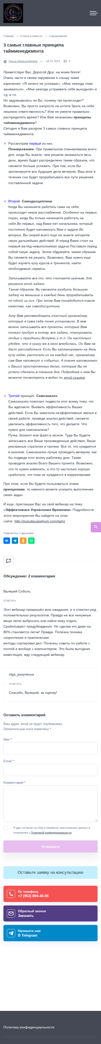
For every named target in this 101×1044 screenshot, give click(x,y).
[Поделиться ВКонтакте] (6, 540)
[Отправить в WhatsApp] (31, 540)
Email (8, 761)
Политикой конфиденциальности (51, 832)
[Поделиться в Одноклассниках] (23, 540)
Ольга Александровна (23, 61)
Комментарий (14, 782)
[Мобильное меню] (94, 13)
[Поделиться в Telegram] (15, 540)
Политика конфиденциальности (28, 1027)
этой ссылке (74, 377)
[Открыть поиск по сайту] (96, 527)
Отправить (50, 846)
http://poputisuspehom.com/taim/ (39, 521)
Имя (7, 739)
